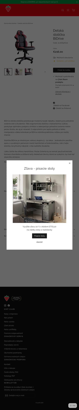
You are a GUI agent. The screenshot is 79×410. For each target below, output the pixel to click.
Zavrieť (39, 242)
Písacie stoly (39, 236)
